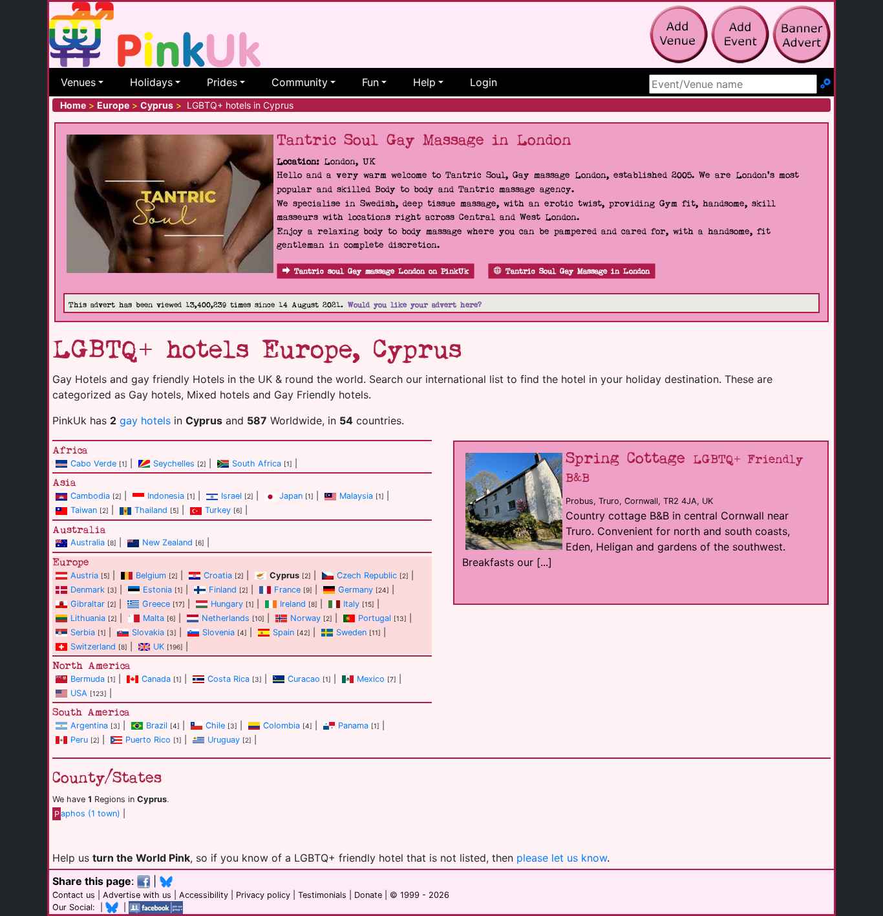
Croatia (218, 575)
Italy (351, 604)
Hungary (227, 604)
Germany (355, 589)
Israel (231, 496)
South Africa (256, 463)
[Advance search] (825, 84)
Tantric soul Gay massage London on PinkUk (381, 271)
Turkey (218, 510)
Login (483, 82)
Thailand (150, 510)
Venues (78, 82)
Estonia (157, 589)
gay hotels (145, 420)
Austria (84, 575)
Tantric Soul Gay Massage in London (577, 271)
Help (424, 82)
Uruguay (223, 740)
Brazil (156, 725)
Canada (156, 679)
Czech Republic (367, 575)
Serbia (82, 632)
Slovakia (148, 632)
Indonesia (165, 496)
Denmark (87, 589)
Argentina (89, 725)
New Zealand (167, 542)
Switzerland (93, 646)
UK (158, 646)
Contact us (73, 895)
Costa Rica (228, 679)
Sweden (351, 632)
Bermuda (87, 679)
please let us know (561, 857)
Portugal (374, 618)
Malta (153, 618)
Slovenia (218, 632)
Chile (215, 725)
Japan (291, 496)
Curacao (304, 679)
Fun (370, 82)
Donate (368, 895)
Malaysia (356, 496)
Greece (156, 604)
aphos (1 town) (87, 813)
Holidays (151, 82)
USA (78, 693)
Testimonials (322, 895)
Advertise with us (137, 895)
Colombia (281, 725)
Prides (222, 82)
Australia (87, 542)
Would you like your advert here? (415, 305)
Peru (79, 740)
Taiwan (83, 510)
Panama (353, 725)
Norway (305, 618)
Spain (283, 632)
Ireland (293, 604)
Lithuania (87, 618)
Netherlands (226, 618)
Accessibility (203, 895)
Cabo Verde (93, 463)
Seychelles (174, 463)
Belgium (151, 575)
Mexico (371, 679)
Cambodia (90, 496)
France (287, 589)
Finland (223, 589)
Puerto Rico (148, 740)
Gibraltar (87, 604)
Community (299, 82)
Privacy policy (263, 895)
